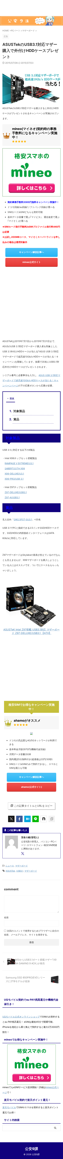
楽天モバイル (9, 1107)
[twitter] (11, 819)
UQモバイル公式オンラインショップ (21, 1016)
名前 (6, 917)
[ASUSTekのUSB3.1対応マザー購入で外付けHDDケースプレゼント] (27, 819)
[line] (35, 819)
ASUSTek (10, 871)
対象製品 (19, 411)
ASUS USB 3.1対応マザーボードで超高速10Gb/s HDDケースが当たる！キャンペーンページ (31, 380)
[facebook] (19, 819)
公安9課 (31, 1149)
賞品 (16, 419)
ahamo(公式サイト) (31, 786)
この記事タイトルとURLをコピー (33, 805)
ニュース (9, 865)
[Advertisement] (31, 304)
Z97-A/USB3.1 (12, 497)
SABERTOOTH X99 (15, 468)
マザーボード (21, 865)
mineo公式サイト (31, 262)
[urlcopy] (51, 819)
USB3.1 (19, 871)
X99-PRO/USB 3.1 (14, 478)
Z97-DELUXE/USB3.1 (16, 492)
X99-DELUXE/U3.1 (14, 473)
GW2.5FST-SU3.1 (23, 519)
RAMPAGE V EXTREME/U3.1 (19, 463)
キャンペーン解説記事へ (31, 252)
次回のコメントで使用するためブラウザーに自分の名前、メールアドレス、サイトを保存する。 (31, 932)
